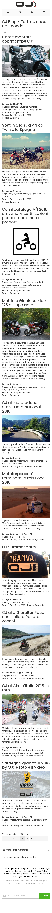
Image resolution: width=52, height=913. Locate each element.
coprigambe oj (13, 106)
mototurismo (22, 193)
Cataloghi (17, 876)
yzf (19, 389)
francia (5, 196)
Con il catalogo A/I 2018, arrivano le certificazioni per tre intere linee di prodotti (25, 216)
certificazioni (28, 282)
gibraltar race (13, 675)
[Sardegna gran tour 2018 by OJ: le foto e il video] (26, 784)
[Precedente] (4, 838)
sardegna (27, 819)
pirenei (40, 193)
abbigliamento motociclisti (31, 753)
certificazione (16, 282)
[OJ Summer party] (26, 564)
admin (16, 117)
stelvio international (38, 460)
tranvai (13, 602)
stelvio (13, 460)
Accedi (26, 873)
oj (14, 193)
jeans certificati (20, 287)
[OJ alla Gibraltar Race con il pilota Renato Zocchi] (26, 640)
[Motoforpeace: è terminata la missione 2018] (26, 502)
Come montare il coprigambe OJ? (18, 39)
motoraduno (22, 460)
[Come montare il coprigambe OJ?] (26, 61)
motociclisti (15, 750)
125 (3, 389)
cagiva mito (12, 389)
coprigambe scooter (21, 112)
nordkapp (32, 387)
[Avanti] (45, 838)
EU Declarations (31, 876)
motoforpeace (18, 536)
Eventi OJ (17, 458)
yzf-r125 (27, 389)
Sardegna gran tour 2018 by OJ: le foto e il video (26, 765)
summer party (25, 602)
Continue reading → (35, 98)
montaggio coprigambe (12, 109)
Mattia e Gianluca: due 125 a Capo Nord (24, 303)
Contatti (34, 873)
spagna (32, 193)
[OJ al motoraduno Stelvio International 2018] (26, 428)
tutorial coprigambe (33, 109)
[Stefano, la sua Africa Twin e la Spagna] (26, 151)
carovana (13, 753)
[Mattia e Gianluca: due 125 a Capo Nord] (26, 324)
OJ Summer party (19, 547)
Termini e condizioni (11, 873)
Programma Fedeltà (24, 871)
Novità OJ (17, 104)
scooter (5, 112)
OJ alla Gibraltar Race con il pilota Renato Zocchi (23, 617)
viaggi (9, 193)
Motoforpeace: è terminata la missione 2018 (23, 478)
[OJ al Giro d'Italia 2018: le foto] (26, 709)
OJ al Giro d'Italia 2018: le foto (25, 688)
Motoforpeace (8, 523)
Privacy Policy (41, 871)
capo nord (42, 387)
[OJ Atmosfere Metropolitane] (26, 4)
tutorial (24, 106)
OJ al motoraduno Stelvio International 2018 (21, 407)
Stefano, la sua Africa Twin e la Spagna (22, 127)
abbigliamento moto (30, 750)
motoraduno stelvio (13, 463)
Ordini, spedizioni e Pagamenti (17, 868)
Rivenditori (45, 873)
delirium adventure (18, 387)
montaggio (34, 106)
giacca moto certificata (21, 285)
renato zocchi (28, 675)
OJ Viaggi (17, 191)
